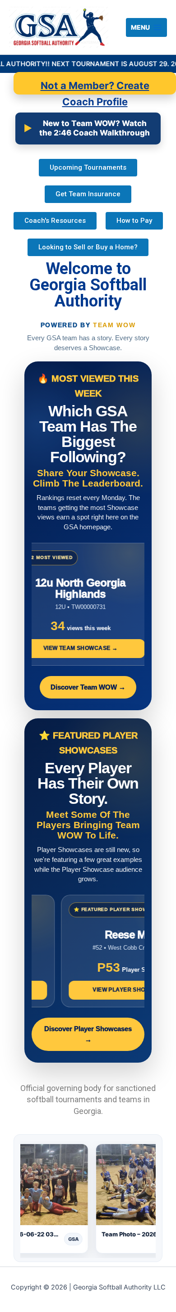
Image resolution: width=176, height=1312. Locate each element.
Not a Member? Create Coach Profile (95, 87)
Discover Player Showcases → (88, 1034)
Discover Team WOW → (88, 687)
